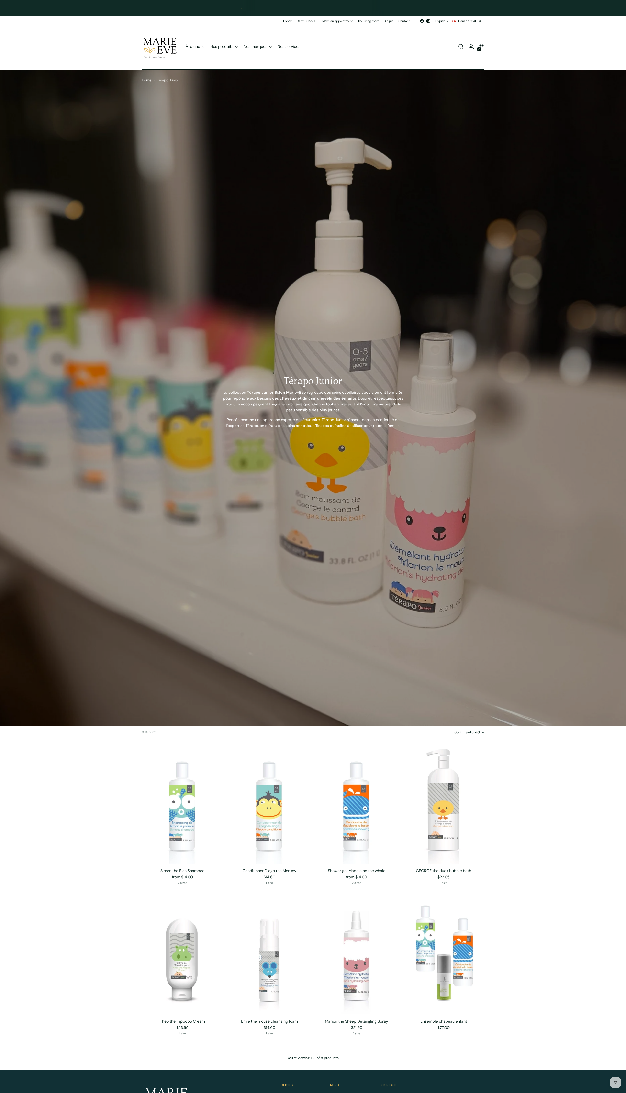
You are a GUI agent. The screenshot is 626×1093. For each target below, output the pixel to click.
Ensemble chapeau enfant (443, 1021)
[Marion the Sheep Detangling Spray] (356, 954)
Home (146, 80)
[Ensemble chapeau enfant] (443, 954)
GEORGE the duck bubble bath (443, 870)
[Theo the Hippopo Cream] (182, 954)
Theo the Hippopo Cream (182, 1021)
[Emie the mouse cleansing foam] (269, 954)
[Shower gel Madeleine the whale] (356, 803)
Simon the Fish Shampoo (182, 870)
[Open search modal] (461, 47)
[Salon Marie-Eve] (160, 46)
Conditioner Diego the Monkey (269, 870)
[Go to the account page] (471, 47)
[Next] (385, 8)
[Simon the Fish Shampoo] (182, 803)
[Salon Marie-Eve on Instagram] (428, 21)
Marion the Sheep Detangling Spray (356, 1021)
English (440, 21)
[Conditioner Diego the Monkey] (269, 803)
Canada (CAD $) (469, 21)
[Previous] (241, 8)
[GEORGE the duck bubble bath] (443, 803)
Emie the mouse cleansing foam (269, 1021)
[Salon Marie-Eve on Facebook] (422, 21)
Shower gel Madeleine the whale (356, 870)
